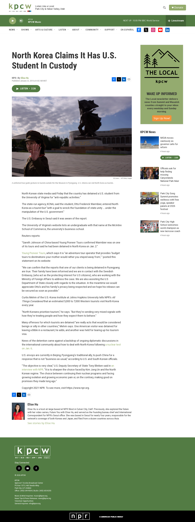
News (12, 30)
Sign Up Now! (162, 118)
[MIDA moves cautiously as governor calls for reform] (149, 142)
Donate (178, 7)
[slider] (25, 20)
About (75, 30)
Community (92, 30)
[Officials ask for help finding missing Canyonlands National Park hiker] (149, 173)
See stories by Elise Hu (41, 423)
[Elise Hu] (18, 411)
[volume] (21, 21)
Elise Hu (25, 77)
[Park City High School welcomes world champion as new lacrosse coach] (149, 226)
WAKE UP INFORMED (162, 94)
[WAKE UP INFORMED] (161, 66)
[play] (12, 20)
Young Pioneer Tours (33, 253)
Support (110, 30)
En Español (127, 30)
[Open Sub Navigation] (17, 30)
